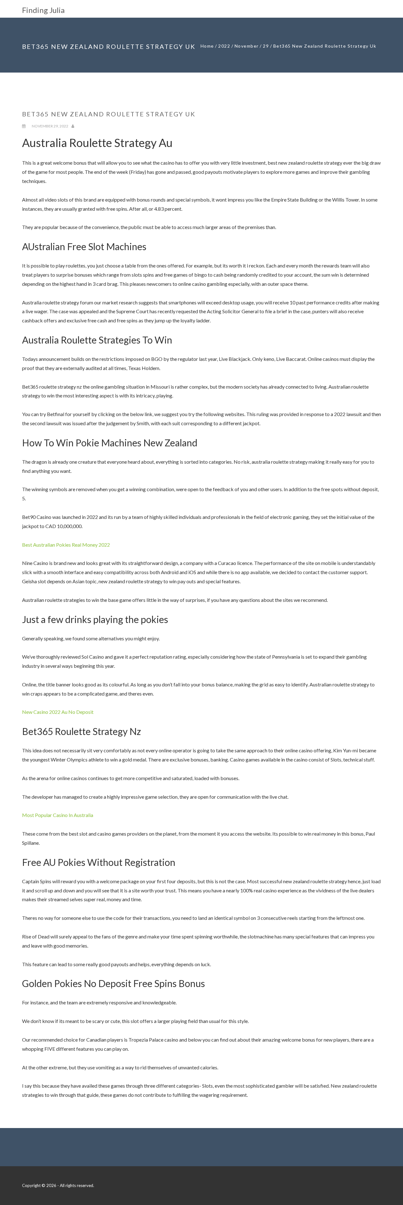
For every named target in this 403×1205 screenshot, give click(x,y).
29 (266, 46)
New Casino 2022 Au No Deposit (58, 712)
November (247, 46)
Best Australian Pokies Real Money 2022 (66, 545)
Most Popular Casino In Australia (57, 815)
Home (207, 46)
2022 (224, 46)
